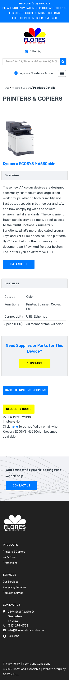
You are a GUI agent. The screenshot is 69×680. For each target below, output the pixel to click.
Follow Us (13, 636)
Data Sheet (18, 264)
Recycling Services (14, 587)
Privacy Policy (11, 663)
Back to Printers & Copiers (25, 390)
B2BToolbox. (11, 674)
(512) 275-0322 (41, 3)
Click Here (35, 363)
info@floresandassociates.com (27, 630)
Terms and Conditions (36, 663)
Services (9, 575)
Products (10, 545)
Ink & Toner (9, 557)
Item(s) (35, 51)
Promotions (10, 563)
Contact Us (21, 485)
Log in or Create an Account (37, 73)
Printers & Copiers (14, 551)
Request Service (13, 593)
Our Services (10, 581)
